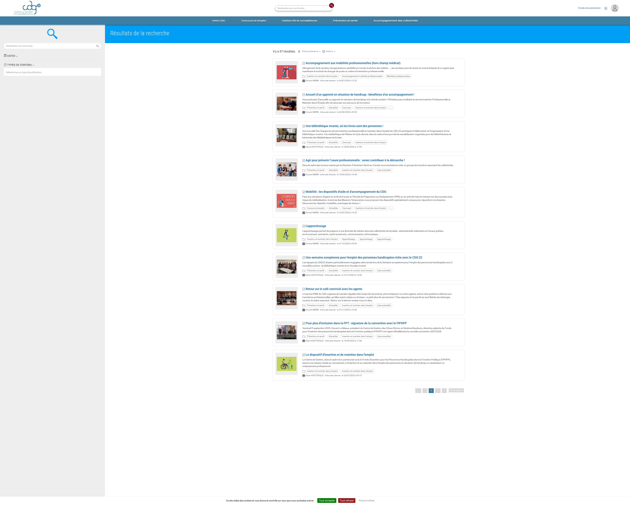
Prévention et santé (315, 108)
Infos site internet (328, 80)
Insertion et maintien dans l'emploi (322, 76)
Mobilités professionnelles (398, 76)
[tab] (219, 20)
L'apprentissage (315, 226)
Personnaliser (367, 500)
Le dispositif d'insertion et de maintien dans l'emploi (339, 354)
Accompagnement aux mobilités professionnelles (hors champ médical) (352, 63)
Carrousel (346, 108)
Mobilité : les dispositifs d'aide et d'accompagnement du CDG (345, 191)
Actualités (333, 108)
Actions (329, 51)
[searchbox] (53, 72)
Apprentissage (348, 239)
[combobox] (52, 72)
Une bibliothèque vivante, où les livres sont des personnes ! (344, 126)
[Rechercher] (97, 46)
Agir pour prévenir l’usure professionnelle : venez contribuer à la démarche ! (355, 160)
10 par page (455, 390)
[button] (52, 56)
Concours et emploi (315, 208)
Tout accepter (327, 500)
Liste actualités (384, 170)
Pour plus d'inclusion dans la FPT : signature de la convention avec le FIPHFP (356, 323)
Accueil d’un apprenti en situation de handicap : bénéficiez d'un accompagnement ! (359, 94)
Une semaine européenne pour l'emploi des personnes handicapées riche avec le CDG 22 (363, 257)
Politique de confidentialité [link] (391, 500)
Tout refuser (347, 500)
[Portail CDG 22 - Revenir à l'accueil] (27, 8)
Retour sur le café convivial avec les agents (333, 289)
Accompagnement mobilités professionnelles (362, 76)
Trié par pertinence (309, 51)
